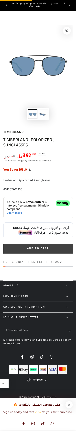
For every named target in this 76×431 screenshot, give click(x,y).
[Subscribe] (70, 331)
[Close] (69, 405)
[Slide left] (7, 5)
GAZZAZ (32, 397)
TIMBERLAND (13, 132)
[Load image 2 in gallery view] (43, 114)
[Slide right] (69, 5)
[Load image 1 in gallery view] (32, 114)
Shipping (22, 161)
